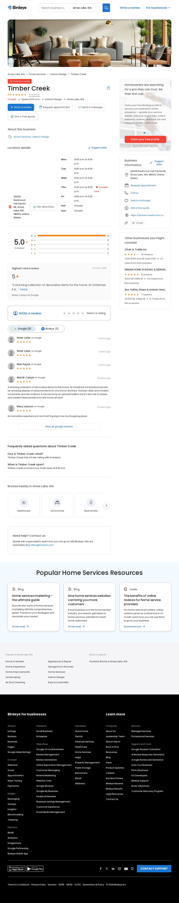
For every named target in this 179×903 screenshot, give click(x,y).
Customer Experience (48, 806)
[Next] (106, 505)
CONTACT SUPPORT (154, 868)
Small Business (44, 731)
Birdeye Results (114, 788)
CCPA (77, 884)
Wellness (80, 783)
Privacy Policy (38, 884)
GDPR (61, 884)
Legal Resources (114, 793)
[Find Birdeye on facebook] (100, 868)
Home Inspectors (15, 666)
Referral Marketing (46, 775)
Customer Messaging (48, 770)
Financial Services (84, 741)
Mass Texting (15, 780)
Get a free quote (25, 116)
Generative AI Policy (93, 884)
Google (139, 222)
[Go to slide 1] (144, 133)
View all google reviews (59, 426)
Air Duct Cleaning (15, 682)
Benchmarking (15, 814)
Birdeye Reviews (114, 783)
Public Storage (83, 767)
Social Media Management (50, 812)
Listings (12, 731)
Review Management (47, 754)
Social (11, 770)
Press (109, 762)
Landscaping (13, 677)
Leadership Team (115, 736)
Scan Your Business (141, 765)
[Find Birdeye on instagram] (119, 868)
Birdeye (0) (52, 328)
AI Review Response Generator (147, 754)
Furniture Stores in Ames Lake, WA (108, 661)
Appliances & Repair (59, 661)
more (23, 289)
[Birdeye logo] (18, 7)
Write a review (130, 8)
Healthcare (81, 746)
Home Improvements (18, 672)
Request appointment (56, 107)
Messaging (13, 798)
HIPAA (69, 884)
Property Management (87, 762)
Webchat (13, 765)
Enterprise (41, 736)
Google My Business (47, 791)
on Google (36, 337)
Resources (111, 752)
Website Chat (44, 780)
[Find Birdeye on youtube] (126, 868)
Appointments (16, 775)
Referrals (12, 741)
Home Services (37, 74)
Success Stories (114, 778)
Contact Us (112, 799)
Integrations (14, 843)
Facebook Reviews (46, 796)
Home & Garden (15, 661)
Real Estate (81, 773)
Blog (108, 757)
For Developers (139, 775)
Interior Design (58, 74)
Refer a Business (140, 785)
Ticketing (13, 819)
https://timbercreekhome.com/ (148, 215)
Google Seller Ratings (19, 752)
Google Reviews (44, 785)
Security (52, 884)
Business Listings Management (53, 801)
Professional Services (142, 736)
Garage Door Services (60, 666)
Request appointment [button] (143, 185)
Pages (11, 746)
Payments (13, 785)
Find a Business (139, 770)
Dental (79, 736)
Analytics (13, 837)
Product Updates (115, 767)
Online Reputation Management (53, 765)
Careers (110, 773)
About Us (111, 731)
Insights (12, 809)
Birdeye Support (140, 780)
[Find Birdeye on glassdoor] (132, 868)
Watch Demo (113, 741)
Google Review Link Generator (147, 759)
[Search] (106, 7)
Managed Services (141, 731)
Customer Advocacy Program (147, 791)
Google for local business (50, 749)
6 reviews (34, 94)
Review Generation (46, 759)
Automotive (81, 731)
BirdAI (11, 832)
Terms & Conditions (18, 884)
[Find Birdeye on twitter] (107, 868)
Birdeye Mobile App (18, 853)
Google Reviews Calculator (145, 749)
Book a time (112, 746)
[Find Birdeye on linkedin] (113, 868)
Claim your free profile (145, 139)
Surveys (12, 804)
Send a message (92, 107)
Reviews (12, 736)
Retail (78, 778)
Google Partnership (18, 848)
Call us (134, 193)
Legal (78, 757)
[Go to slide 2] (146, 132)
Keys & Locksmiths (58, 682)
